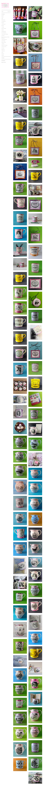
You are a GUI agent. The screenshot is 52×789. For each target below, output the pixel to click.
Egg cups (3, 49)
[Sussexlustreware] (5, 5)
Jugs (2, 18)
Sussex (3, 29)
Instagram (3, 60)
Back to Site (4, 62)
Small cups (3, 19)
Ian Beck (3, 35)
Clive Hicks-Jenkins (5, 34)
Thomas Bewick (4, 39)
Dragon (3, 53)
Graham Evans (4, 46)
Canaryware (3, 24)
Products (3, 14)
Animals (3, 43)
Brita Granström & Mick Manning (5, 37)
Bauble (3, 25)
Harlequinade (4, 31)
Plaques (3, 22)
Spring (3, 55)
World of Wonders (4, 45)
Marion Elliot (4, 42)
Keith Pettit (3, 40)
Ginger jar (3, 50)
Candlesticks (4, 21)
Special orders (4, 28)
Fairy (2, 52)
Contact (3, 57)
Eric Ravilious (4, 32)
